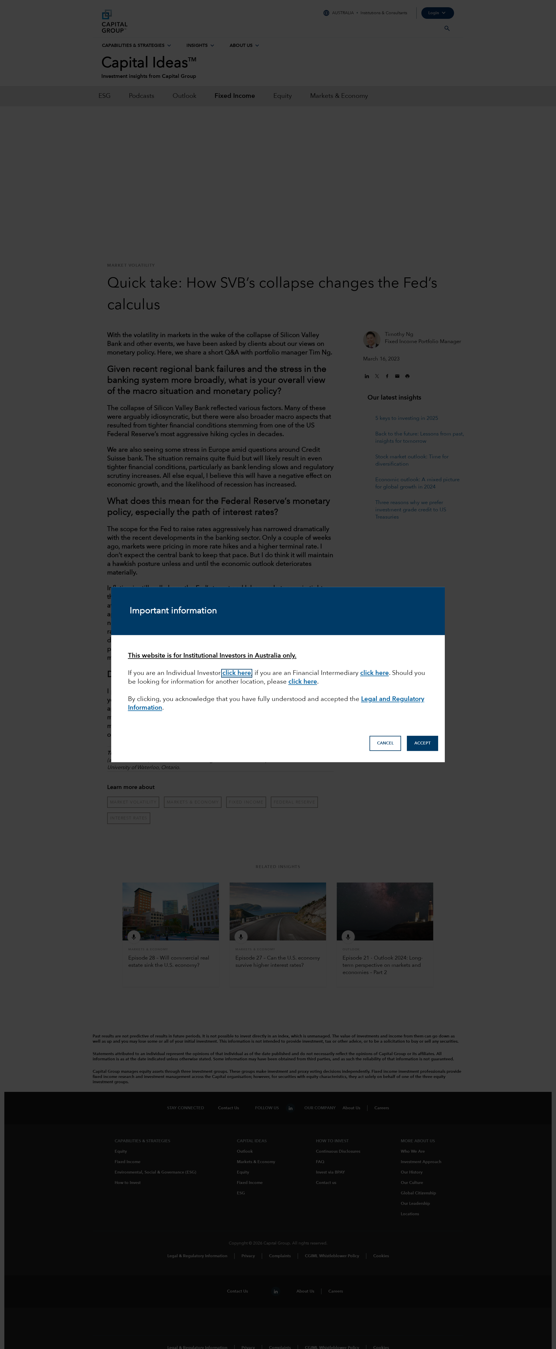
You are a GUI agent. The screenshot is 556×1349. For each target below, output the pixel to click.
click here (302, 682)
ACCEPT (422, 743)
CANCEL (385, 743)
